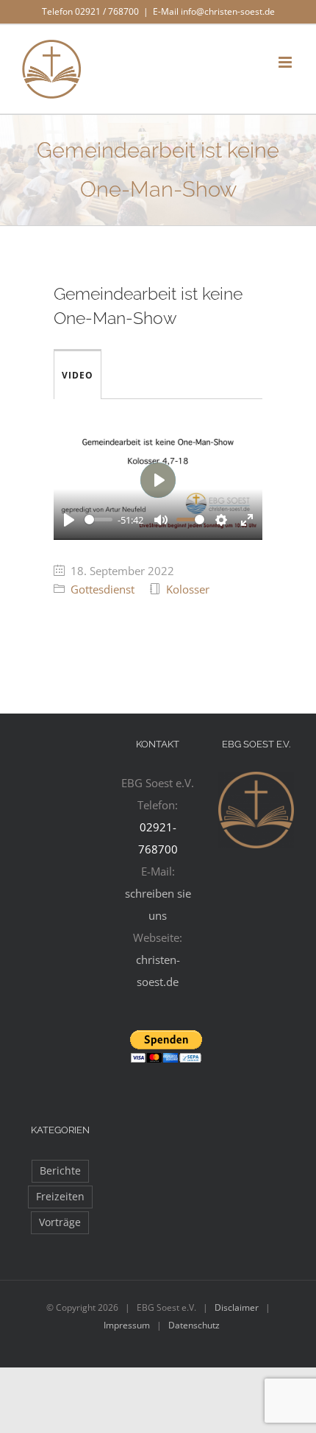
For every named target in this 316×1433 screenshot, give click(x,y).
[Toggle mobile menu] (286, 62)
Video (77, 375)
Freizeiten (60, 1196)
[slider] (98, 520)
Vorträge (60, 1222)
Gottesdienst (102, 589)
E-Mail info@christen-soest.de (214, 11)
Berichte (60, 1170)
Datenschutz (194, 1325)
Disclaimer (237, 1307)
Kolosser (187, 589)
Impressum (127, 1325)
